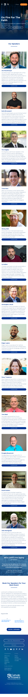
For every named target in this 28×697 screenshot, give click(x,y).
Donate (23, 4)
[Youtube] (11, 649)
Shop (17, 4)
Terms (6, 684)
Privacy (9, 684)
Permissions (7, 669)
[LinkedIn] (22, 649)
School (16, 657)
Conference (18, 659)
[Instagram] (13, 649)
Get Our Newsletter (14, 640)
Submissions (7, 668)
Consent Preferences (19, 684)
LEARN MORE (14, 86)
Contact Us (13, 684)
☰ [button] (2, 4)
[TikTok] (19, 649)
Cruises (17, 660)
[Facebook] (5, 649)
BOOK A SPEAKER (14, 629)
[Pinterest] (16, 649)
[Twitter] (8, 649)
